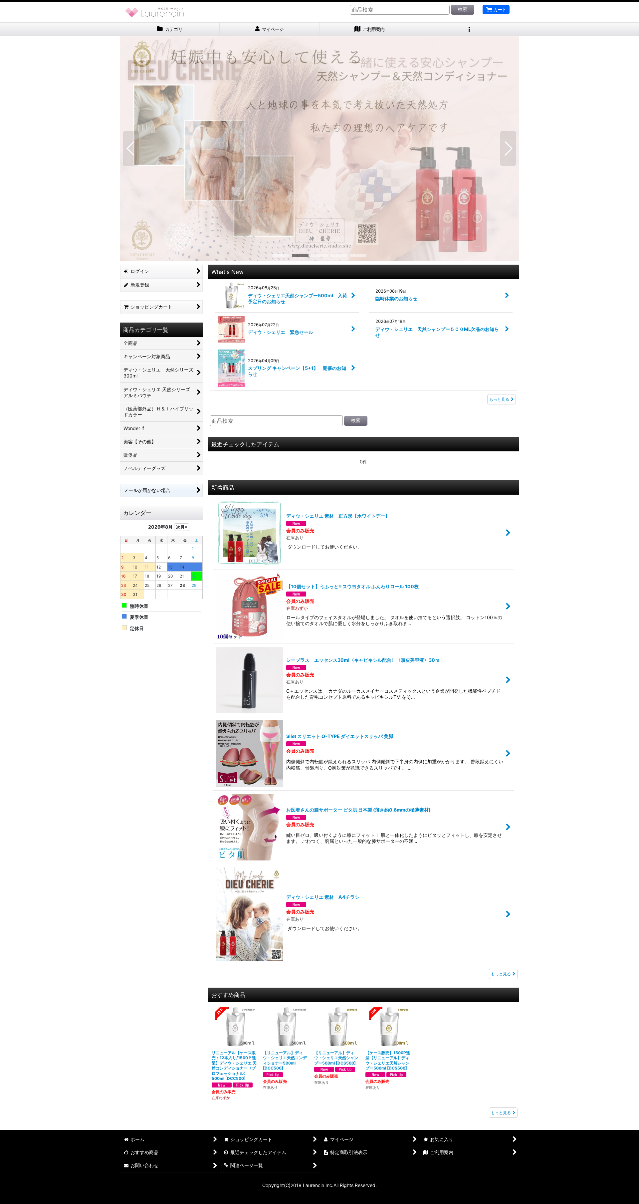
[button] (469, 29)
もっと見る (499, 399)
